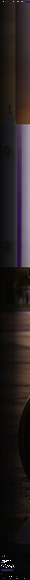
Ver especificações (5, 572)
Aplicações (12, 1)
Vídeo (8, 1)
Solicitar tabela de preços (6, 570)
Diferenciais (4, 1)
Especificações (17, 1)
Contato (22, 1)
